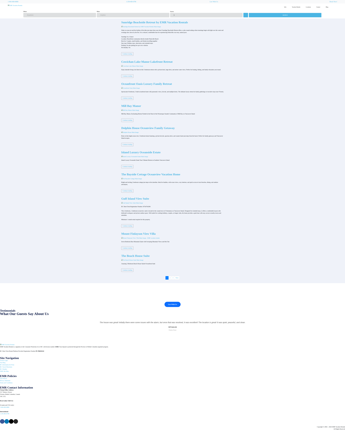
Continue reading (127, 54)
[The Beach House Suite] (132, 260)
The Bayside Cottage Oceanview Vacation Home (150, 174)
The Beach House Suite (135, 255)
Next (177, 278)
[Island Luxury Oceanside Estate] (134, 156)
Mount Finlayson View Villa (138, 233)
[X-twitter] (11, 421)
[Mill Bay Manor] (130, 110)
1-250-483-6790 (131, 2)
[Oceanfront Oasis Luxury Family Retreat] (130, 88)
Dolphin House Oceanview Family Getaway (148, 128)
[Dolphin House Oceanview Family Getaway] (130, 132)
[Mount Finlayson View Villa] (140, 238)
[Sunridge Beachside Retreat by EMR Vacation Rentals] (141, 26)
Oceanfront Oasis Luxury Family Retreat (146, 83)
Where (25, 11)
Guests (172, 11)
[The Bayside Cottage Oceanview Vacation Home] (131, 178)
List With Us (214, 2)
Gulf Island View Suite (135, 198)
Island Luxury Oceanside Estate (141, 152)
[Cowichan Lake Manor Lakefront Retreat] (132, 66)
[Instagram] (15, 421)
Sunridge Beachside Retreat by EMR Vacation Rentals (154, 22)
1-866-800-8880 (13, 2)
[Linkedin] (6, 421)
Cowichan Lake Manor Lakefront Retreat (147, 61)
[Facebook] (2, 421)
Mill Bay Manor (131, 105)
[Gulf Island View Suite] (132, 203)
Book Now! (333, 2)
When (98, 11)
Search (285, 15)
